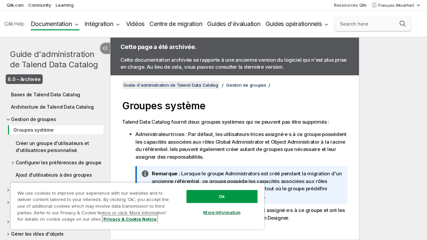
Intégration (98, 23)
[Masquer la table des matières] (105, 48)
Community (39, 5)
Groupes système (33, 130)
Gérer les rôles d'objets (37, 234)
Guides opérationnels (294, 23)
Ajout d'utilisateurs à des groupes (54, 175)
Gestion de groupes (33, 119)
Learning (64, 5)
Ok (222, 196)
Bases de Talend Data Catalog (45, 94)
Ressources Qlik (350, 5)
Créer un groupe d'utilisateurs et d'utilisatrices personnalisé (52, 146)
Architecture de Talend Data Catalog (52, 107)
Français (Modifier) (396, 5)
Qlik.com (15, 5)
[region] (137, 205)
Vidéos (135, 23)
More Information (222, 212)
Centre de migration (175, 23)
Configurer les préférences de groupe (58, 162)
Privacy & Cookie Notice (129, 219)
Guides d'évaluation (233, 23)
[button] (403, 23)
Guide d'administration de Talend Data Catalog (54, 59)
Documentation (51, 23)
